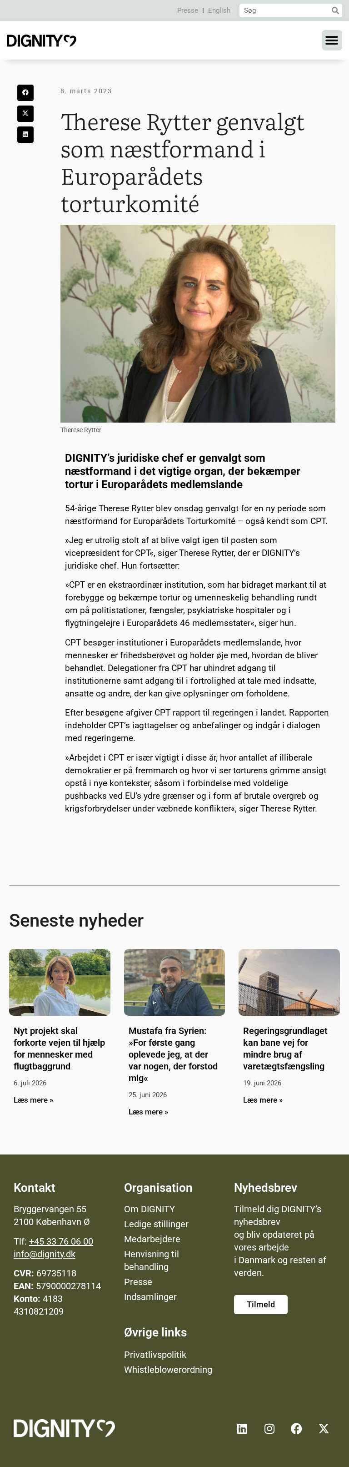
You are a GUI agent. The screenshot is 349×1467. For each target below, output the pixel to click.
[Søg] (335, 10)
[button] (332, 40)
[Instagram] (269, 1428)
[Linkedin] (242, 1428)
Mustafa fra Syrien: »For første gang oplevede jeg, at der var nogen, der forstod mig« (173, 1054)
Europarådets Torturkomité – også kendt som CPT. (230, 521)
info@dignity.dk (44, 1254)
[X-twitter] (324, 1428)
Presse (187, 10)
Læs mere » (33, 1099)
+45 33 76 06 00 (61, 1241)
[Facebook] (296, 1428)
